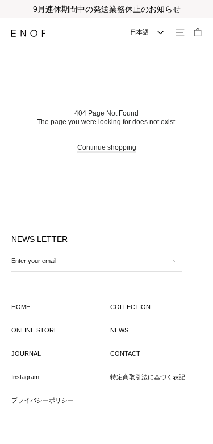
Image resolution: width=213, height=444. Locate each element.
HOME (20, 306)
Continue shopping (106, 147)
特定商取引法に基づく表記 (147, 376)
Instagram (25, 376)
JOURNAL (26, 353)
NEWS (119, 330)
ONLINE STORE (34, 330)
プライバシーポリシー (42, 400)
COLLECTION (130, 306)
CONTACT (125, 353)
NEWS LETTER (39, 239)
